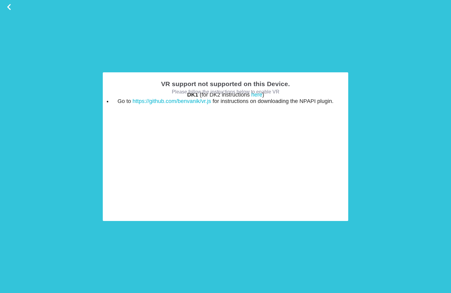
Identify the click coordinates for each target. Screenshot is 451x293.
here (256, 95)
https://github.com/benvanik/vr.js (172, 101)
